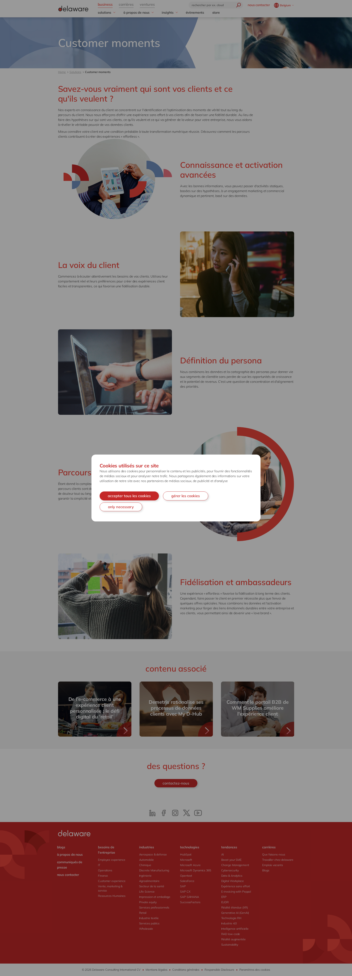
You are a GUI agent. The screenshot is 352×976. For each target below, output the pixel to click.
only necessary (121, 507)
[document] (176, 488)
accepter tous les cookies (129, 496)
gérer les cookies (185, 496)
